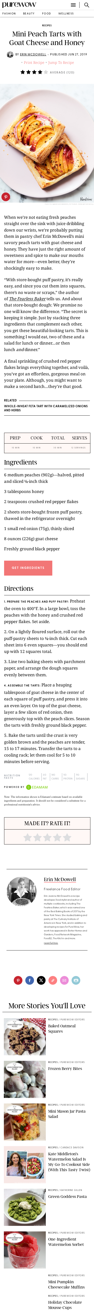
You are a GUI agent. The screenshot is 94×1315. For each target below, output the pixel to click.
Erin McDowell (33, 54)
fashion (9, 14)
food (46, 14)
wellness (66, 14)
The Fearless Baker (27, 298)
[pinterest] (5, 197)
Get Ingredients (28, 568)
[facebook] (29, 980)
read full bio (51, 943)
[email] (64, 980)
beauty (29, 14)
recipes (47, 26)
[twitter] (41, 980)
